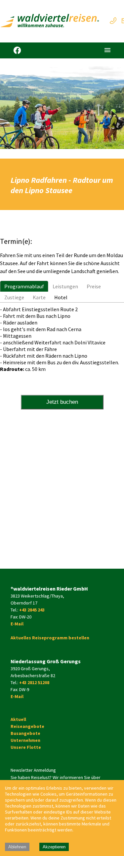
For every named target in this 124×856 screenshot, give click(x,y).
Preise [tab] (94, 286)
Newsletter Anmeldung (33, 770)
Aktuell (18, 719)
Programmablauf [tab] (24, 286)
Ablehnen (17, 846)
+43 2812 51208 (34, 682)
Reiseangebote (27, 726)
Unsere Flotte (26, 747)
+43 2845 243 (32, 610)
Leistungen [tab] (65, 286)
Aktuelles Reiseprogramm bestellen (50, 638)
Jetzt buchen (62, 402)
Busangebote (25, 733)
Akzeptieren (54, 846)
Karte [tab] (39, 297)
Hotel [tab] (60, 297)
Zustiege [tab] (14, 297)
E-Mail (17, 624)
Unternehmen (25, 740)
